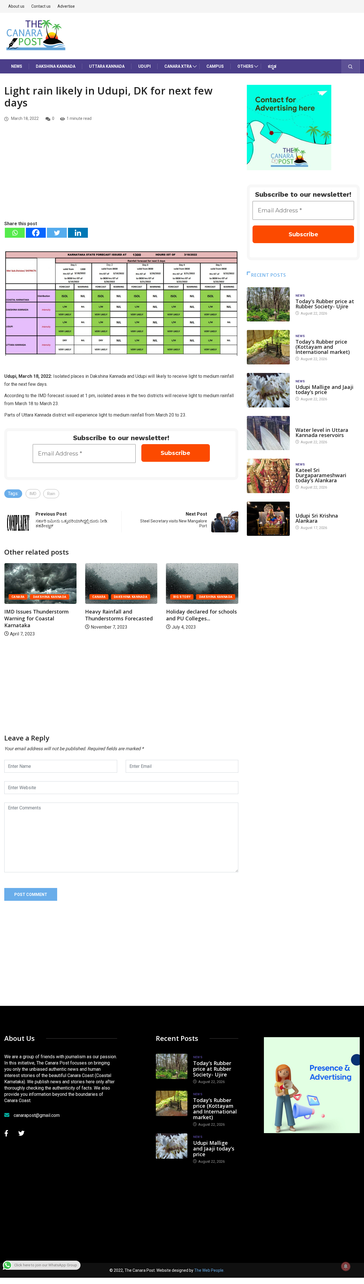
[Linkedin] (78, 233)
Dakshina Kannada (55, 66)
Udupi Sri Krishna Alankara (316, 518)
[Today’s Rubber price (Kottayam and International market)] (268, 347)
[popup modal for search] (350, 66)
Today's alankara (311, 510)
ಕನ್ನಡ (272, 66)
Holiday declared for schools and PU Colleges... (192, 615)
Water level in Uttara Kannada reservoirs (321, 432)
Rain (51, 493)
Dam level (304, 424)
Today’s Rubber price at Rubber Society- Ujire (324, 304)
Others (245, 66)
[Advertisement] (121, 177)
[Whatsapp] (15, 233)
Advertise (66, 6)
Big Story (173, 597)
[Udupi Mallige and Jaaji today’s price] (268, 390)
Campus (215, 66)
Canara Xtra (178, 66)
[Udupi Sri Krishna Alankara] (268, 519)
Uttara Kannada (107, 66)
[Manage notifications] (345, 1266)
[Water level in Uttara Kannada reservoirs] (268, 433)
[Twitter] (57, 233)
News (16, 66)
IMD (33, 493)
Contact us (41, 6)
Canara (89, 597)
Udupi (144, 66)
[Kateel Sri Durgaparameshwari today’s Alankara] (268, 476)
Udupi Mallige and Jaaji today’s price (324, 389)
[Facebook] (36, 233)
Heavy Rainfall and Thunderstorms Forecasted (110, 615)
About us (16, 6)
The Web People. (209, 1270)
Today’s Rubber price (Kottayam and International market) (322, 346)
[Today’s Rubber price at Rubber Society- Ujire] (268, 304)
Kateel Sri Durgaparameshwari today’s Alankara (320, 475)
